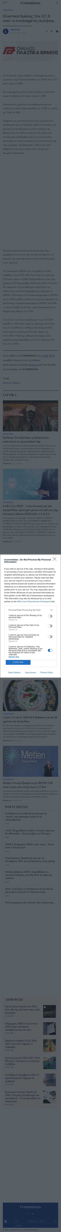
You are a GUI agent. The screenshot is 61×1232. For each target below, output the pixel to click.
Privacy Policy (46, 672)
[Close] (55, 560)
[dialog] (30, 616)
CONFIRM (18, 662)
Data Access (30, 672)
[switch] (50, 616)
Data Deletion (14, 672)
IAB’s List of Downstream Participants (34, 601)
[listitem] (30, 610)
